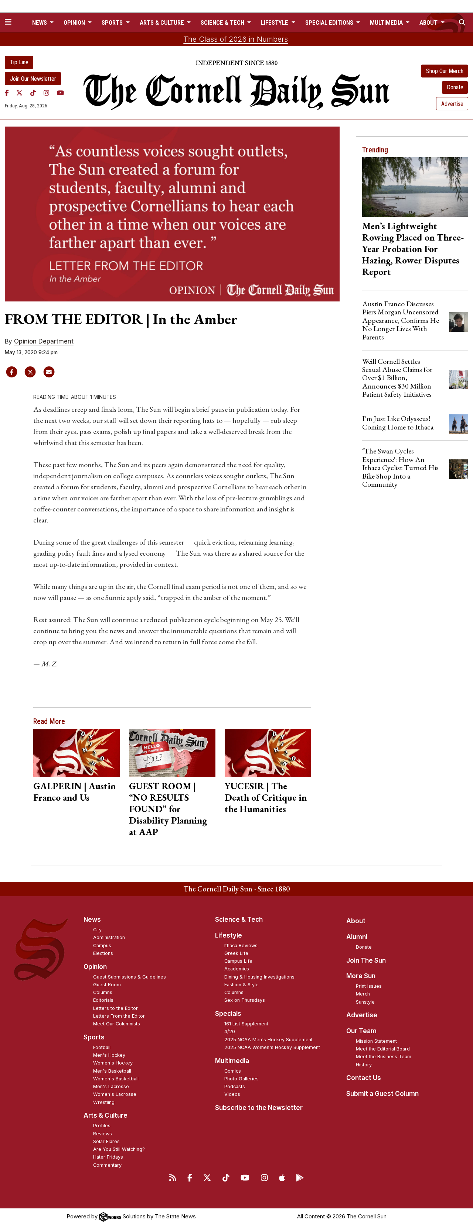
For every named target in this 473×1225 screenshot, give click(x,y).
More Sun (360, 976)
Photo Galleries (241, 1078)
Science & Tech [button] (223, 22)
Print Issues (369, 986)
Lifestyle (228, 935)
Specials (228, 1013)
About (355, 921)
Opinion (95, 966)
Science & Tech (239, 919)
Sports (94, 1037)
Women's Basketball (116, 1078)
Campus (102, 945)
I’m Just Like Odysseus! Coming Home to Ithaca (397, 422)
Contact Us (363, 1077)
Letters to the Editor (115, 1008)
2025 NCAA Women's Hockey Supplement (272, 1047)
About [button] (429, 22)
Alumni (356, 937)
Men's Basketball (112, 1071)
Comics (232, 1071)
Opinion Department (44, 341)
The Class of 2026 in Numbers (235, 39)
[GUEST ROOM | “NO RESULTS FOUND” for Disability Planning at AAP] (172, 753)
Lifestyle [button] (275, 22)
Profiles (101, 1125)
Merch (363, 994)
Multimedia (232, 1060)
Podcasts (234, 1086)
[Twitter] (19, 92)
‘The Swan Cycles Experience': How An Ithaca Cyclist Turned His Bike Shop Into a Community (400, 467)
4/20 (229, 1031)
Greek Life (236, 953)
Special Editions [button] (330, 22)
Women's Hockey (113, 1063)
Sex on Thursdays (244, 1000)
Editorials (103, 1000)
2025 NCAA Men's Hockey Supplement (268, 1039)
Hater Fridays (108, 1157)
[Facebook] (7, 92)
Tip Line (19, 62)
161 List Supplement (246, 1023)
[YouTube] (60, 92)
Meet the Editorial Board (383, 1049)
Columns (102, 992)
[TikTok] (33, 92)
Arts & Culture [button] (163, 22)
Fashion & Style (241, 984)
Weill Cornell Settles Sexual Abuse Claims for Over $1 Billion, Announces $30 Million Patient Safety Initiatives (397, 377)
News (92, 919)
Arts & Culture (105, 1115)
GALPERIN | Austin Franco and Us (74, 791)
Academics (236, 969)
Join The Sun (366, 960)
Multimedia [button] (387, 22)
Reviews (102, 1133)
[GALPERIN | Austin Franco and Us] (76, 753)
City (97, 929)
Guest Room (107, 984)
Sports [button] (113, 22)
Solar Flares (106, 1141)
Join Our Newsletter (33, 78)
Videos (232, 1094)
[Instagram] (46, 92)
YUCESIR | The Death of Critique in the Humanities (266, 797)
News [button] (40, 22)
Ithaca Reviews (241, 945)
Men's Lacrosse (111, 1086)
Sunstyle (365, 1002)
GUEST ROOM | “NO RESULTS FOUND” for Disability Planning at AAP (168, 809)
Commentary (107, 1165)
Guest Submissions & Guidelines (129, 977)
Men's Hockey (109, 1055)
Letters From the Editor (119, 1016)
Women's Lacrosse (114, 1094)
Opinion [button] (75, 22)
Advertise (452, 103)
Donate (455, 87)
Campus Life (238, 961)
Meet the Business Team (383, 1056)
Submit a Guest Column (382, 1093)
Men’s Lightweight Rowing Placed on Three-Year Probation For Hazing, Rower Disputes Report (413, 248)
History (364, 1064)
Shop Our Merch (444, 71)
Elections (103, 953)
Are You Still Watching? (119, 1149)
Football (101, 1047)
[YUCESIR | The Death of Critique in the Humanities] (268, 753)
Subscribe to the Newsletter (259, 1107)
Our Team (361, 1031)
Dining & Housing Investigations (259, 977)
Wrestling (104, 1102)
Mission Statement (376, 1041)
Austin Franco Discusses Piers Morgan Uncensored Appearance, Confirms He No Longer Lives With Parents (400, 320)
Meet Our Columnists (116, 1023)
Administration (109, 937)
